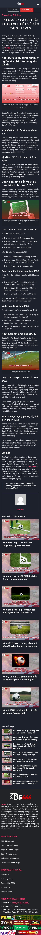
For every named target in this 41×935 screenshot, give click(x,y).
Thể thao (17, 15)
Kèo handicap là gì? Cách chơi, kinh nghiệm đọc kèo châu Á (19, 611)
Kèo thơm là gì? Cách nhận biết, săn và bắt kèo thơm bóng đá (24, 746)
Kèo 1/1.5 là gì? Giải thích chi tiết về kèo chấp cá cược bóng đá (20, 678)
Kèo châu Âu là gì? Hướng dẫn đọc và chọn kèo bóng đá (26, 732)
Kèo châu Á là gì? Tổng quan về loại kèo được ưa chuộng (25, 738)
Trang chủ (6, 15)
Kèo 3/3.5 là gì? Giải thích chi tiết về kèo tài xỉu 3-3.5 (25, 760)
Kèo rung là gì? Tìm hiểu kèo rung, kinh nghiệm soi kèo (17, 544)
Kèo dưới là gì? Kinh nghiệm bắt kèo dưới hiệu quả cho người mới (20, 485)
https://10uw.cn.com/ (20, 903)
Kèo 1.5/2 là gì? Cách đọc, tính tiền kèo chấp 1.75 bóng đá (26, 782)
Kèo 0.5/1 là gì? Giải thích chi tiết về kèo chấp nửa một (20, 711)
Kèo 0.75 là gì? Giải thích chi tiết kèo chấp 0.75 (25, 775)
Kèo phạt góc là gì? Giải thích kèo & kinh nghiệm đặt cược (20, 577)
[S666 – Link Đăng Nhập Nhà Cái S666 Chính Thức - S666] (20, 3)
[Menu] (37, 4)
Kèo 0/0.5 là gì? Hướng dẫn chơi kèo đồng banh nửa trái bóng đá (20, 644)
